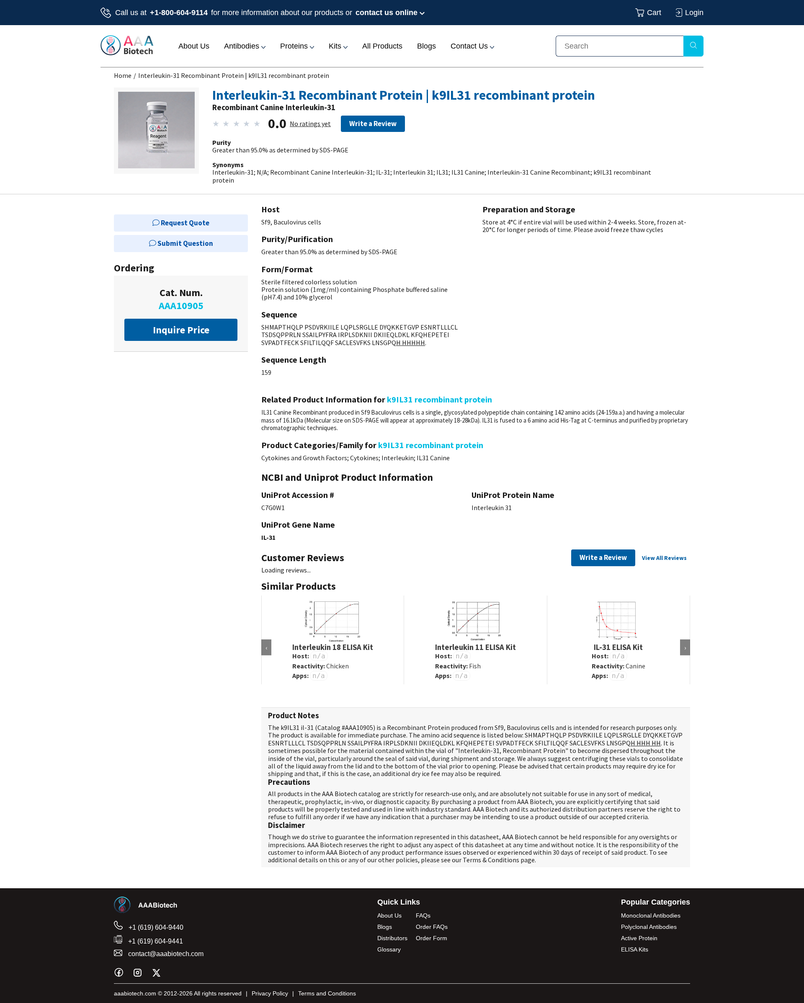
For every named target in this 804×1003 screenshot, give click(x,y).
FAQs (423, 915)
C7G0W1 (273, 507)
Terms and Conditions (327, 993)
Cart (654, 12)
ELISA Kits (634, 949)
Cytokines (364, 458)
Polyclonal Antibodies (649, 926)
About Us (193, 46)
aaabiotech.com (135, 993)
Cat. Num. (181, 299)
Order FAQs (432, 926)
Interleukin (397, 458)
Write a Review (373, 123)
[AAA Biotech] (126, 53)
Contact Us (470, 46)
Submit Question (184, 243)
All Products (382, 46)
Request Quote (184, 222)
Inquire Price (181, 330)
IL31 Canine (433, 458)
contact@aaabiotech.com (165, 953)
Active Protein (639, 938)
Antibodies (242, 46)
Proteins (295, 46)
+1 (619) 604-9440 (155, 927)
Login (694, 12)
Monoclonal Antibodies (650, 915)
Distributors (392, 938)
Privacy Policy (270, 993)
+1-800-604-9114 (179, 12)
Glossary (389, 949)
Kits (336, 46)
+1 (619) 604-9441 (154, 941)
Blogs (426, 46)
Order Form (431, 938)
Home (122, 75)
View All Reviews (664, 558)
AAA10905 (359, 727)
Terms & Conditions (491, 860)
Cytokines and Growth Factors (304, 458)
